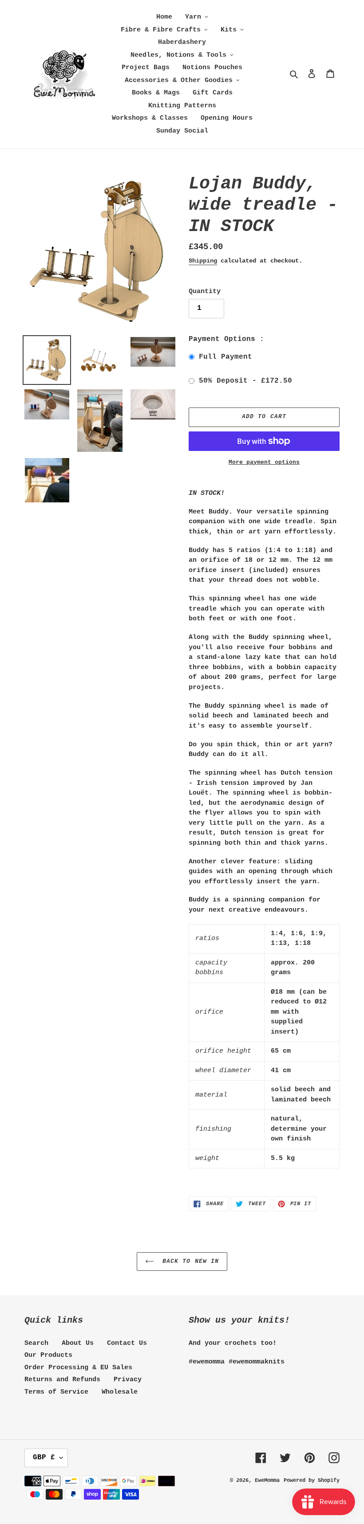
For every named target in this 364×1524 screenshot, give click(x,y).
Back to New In (188, 1261)
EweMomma (267, 1480)
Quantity (205, 291)
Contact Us (127, 1343)
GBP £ (44, 1457)
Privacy (128, 1379)
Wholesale (120, 1392)
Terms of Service (56, 1392)
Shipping (203, 260)
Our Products (48, 1355)
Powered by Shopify (312, 1480)
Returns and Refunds (62, 1379)
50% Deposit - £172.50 (245, 381)
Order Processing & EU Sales (78, 1367)
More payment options (264, 462)
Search (36, 1343)
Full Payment (225, 357)
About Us (78, 1343)
